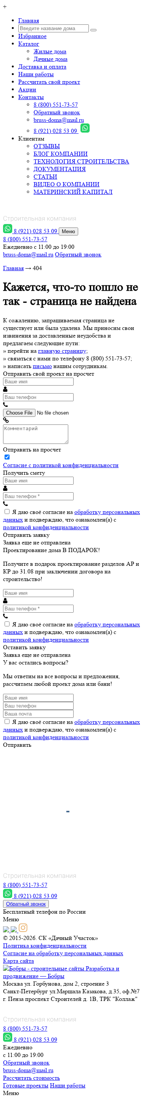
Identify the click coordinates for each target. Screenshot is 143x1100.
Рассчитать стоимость (31, 1077)
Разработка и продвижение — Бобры (61, 972)
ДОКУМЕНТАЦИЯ (60, 169)
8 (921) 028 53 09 (56, 130)
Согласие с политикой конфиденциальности (61, 465)
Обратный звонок (57, 112)
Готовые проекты (25, 1085)
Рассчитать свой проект (49, 81)
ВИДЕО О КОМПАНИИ (67, 184)
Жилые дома (50, 51)
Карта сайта (18, 960)
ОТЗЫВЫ (47, 146)
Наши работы (36, 74)
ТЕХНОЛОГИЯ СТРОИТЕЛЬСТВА (81, 161)
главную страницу (62, 350)
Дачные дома (50, 58)
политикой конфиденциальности (46, 527)
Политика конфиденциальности (45, 945)
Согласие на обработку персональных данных (63, 953)
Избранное (32, 36)
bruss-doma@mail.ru (59, 119)
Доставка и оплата (42, 66)
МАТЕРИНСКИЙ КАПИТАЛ (73, 191)
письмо (42, 366)
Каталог (28, 43)
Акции (27, 89)
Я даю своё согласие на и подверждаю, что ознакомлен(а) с (71, 519)
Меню (68, 231)
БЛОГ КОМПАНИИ (61, 153)
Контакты (31, 97)
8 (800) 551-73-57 (56, 104)
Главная (28, 20)
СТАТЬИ (45, 176)
